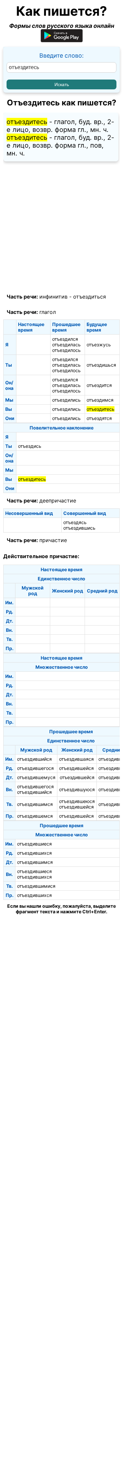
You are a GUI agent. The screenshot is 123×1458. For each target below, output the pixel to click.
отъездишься (101, 365)
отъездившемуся (36, 777)
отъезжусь (99, 344)
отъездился (65, 339)
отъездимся (100, 400)
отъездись (29, 446)
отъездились (66, 400)
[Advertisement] (61, 227)
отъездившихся (34, 853)
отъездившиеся (34, 844)
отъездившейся (76, 768)
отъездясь (75, 522)
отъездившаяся (76, 759)
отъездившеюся (77, 801)
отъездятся (99, 418)
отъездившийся (34, 759)
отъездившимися (36, 886)
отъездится (99, 385)
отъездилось (66, 350)
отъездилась (66, 344)
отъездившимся (35, 804)
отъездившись (79, 528)
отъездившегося (35, 768)
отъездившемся (35, 816)
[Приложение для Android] (62, 40)
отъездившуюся (77, 789)
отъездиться (89, 296)
